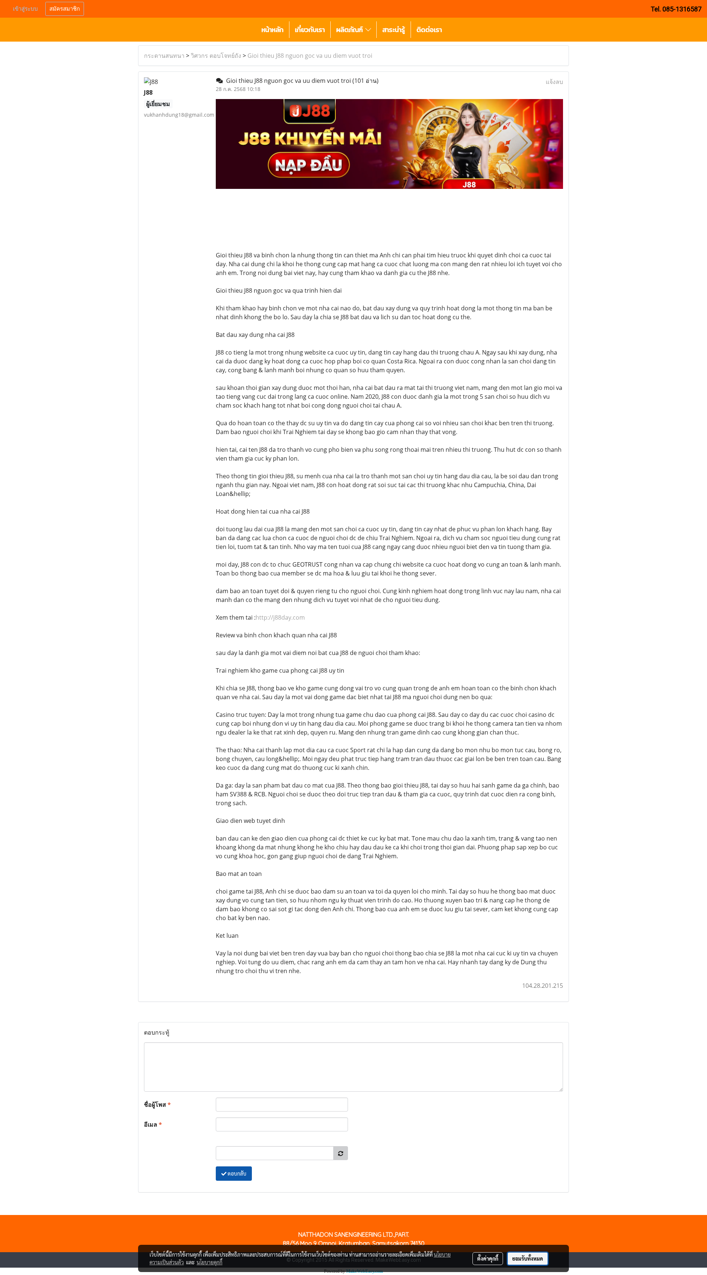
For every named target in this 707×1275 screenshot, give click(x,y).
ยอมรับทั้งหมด (527, 1258)
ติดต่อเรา (429, 29)
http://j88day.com (280, 617)
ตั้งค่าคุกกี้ (487, 1258)
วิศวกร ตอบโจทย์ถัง (216, 56)
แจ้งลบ (554, 82)
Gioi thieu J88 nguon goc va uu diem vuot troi (309, 56)
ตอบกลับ (236, 1173)
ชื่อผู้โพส (157, 1104)
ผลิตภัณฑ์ (350, 29)
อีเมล (153, 1124)
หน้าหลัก (272, 29)
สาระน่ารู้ (393, 29)
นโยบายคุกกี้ (209, 1262)
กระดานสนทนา (164, 56)
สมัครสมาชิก (64, 9)
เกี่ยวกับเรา (310, 29)
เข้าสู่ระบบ (25, 9)
